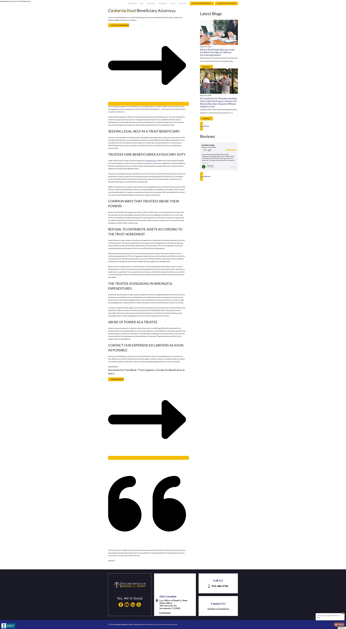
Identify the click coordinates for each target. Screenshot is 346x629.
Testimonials (233, 10)
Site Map (167, 624)
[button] (177, 10)
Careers (172, 3)
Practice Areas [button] (188, 10)
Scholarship (151, 3)
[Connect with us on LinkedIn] (132, 606)
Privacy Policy (159, 624)
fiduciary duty (151, 161)
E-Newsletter (132, 3)
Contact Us (182, 3)
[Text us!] (339, 625)
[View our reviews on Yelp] (138, 606)
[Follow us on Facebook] (121, 606)
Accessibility (150, 624)
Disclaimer (174, 624)
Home (162, 10)
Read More (206, 67)
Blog (142, 3)
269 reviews (212, 147)
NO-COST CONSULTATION (201, 3)
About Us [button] (172, 10)
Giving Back (162, 3)
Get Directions (165, 613)
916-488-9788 (230, 3)
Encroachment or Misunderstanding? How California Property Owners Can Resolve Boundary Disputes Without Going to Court (218, 102)
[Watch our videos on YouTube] (127, 606)
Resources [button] (218, 10)
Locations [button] (203, 10)
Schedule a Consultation (218, 608)
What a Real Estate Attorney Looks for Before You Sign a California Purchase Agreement (217, 52)
